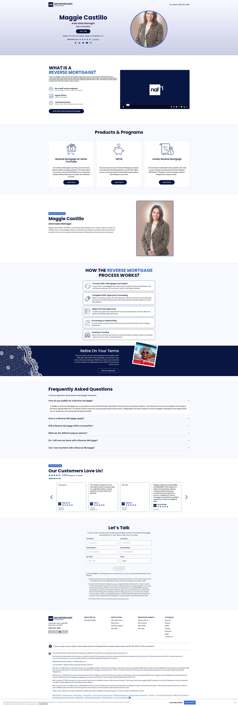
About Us (168, 620)
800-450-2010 (133, 646)
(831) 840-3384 (74, 36)
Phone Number (125, 548)
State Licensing (67, 695)
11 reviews (95, 39)
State (122, 557)
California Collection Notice (93, 697)
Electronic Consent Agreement (120, 598)
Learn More (71, 182)
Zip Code (89, 557)
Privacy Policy (125, 573)
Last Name (123, 539)
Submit (119, 568)
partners (114, 584)
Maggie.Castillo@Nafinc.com (94, 36)
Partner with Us (143, 620)
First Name (90, 539)
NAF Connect (142, 623)
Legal (167, 634)
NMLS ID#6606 (57, 695)
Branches (168, 631)
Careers (167, 628)
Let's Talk (83, 31)
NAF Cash (141, 628)
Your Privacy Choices (176, 702)
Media (167, 626)
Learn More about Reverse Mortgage (66, 111)
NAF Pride (114, 628)
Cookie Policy (79, 697)
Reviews (167, 623)
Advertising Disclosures (120, 695)
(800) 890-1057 (128, 592)
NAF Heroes (115, 623)
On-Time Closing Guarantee (164, 695)
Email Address (91, 548)
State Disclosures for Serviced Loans (63, 697)
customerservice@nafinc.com (61, 658)
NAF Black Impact (117, 626)
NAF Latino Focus (117, 620)
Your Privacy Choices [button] (120, 697)
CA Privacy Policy (108, 697)
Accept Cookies (189, 702)
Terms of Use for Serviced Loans (102, 695)
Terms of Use (104, 598)
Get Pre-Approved (108, 371)
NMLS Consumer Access (181, 695)
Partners (151, 695)
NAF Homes (142, 626)
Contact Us (169, 637)
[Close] (235, 702)
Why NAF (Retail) (90, 620)
